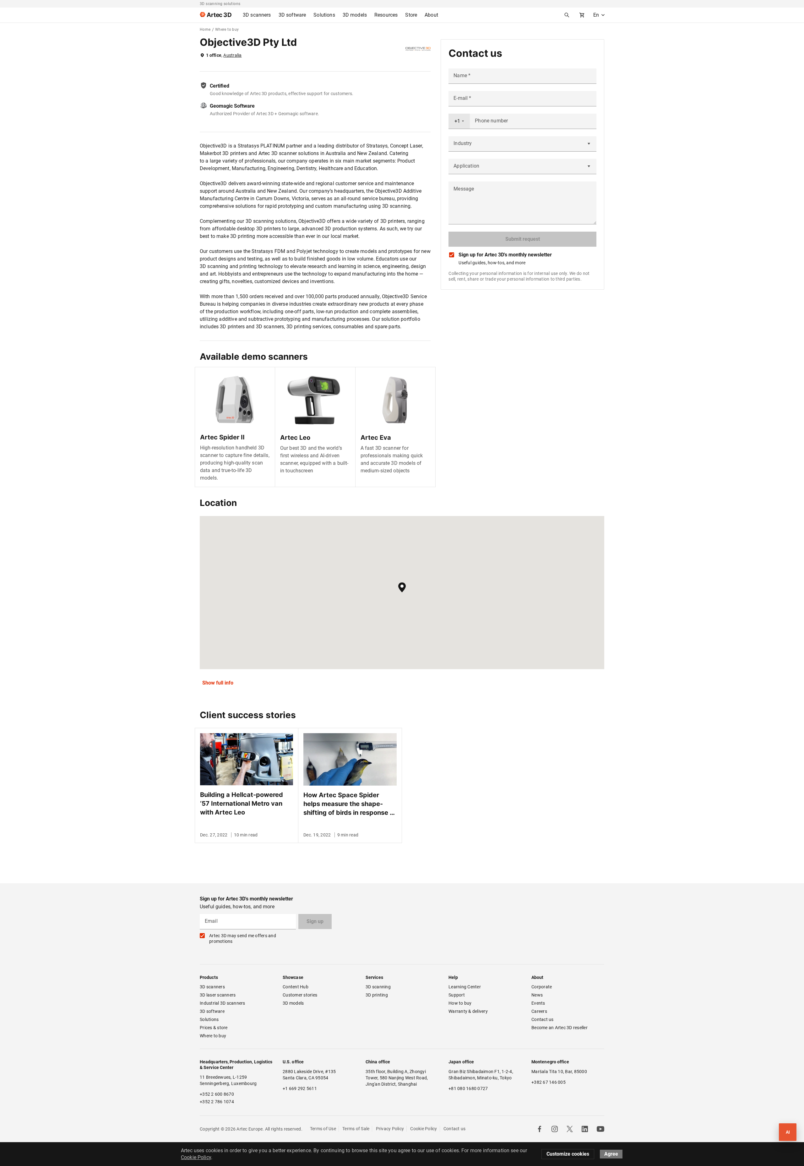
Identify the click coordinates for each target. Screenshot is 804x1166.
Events (538, 1003)
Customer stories (300, 994)
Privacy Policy (390, 1128)
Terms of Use (323, 1128)
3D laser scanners (218, 994)
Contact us (542, 1019)
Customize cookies (567, 1154)
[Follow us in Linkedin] (585, 1129)
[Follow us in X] (570, 1129)
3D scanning (378, 986)
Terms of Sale (355, 1128)
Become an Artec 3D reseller (559, 1027)
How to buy (460, 1003)
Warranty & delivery (468, 1011)
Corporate (541, 986)
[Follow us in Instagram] (554, 1129)
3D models (293, 1003)
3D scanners (212, 986)
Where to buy (213, 1035)
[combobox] (459, 121)
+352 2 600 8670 (217, 1094)
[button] (402, 587)
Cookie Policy (423, 1128)
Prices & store (214, 1027)
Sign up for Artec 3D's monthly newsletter (505, 255)
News (537, 994)
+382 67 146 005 (548, 1082)
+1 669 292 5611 (300, 1088)
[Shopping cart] (581, 15)
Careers (539, 1011)
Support (456, 994)
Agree (611, 1154)
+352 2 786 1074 (217, 1101)
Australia (232, 55)
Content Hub (295, 986)
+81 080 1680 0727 (468, 1088)
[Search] (566, 15)
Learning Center (464, 986)
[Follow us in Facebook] (539, 1129)
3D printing (377, 994)
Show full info (217, 683)
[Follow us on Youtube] (600, 1129)
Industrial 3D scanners (222, 1003)
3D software (212, 1011)
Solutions (209, 1019)
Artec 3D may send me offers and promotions (242, 938)
